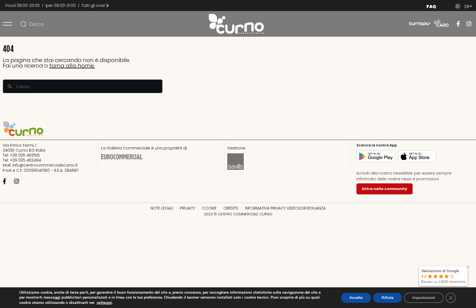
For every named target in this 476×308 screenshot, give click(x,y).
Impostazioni (423, 297)
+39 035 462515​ (25, 155)
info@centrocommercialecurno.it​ (45, 165)
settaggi (104, 302)
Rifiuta (388, 297)
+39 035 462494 (25, 160)
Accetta (356, 297)
